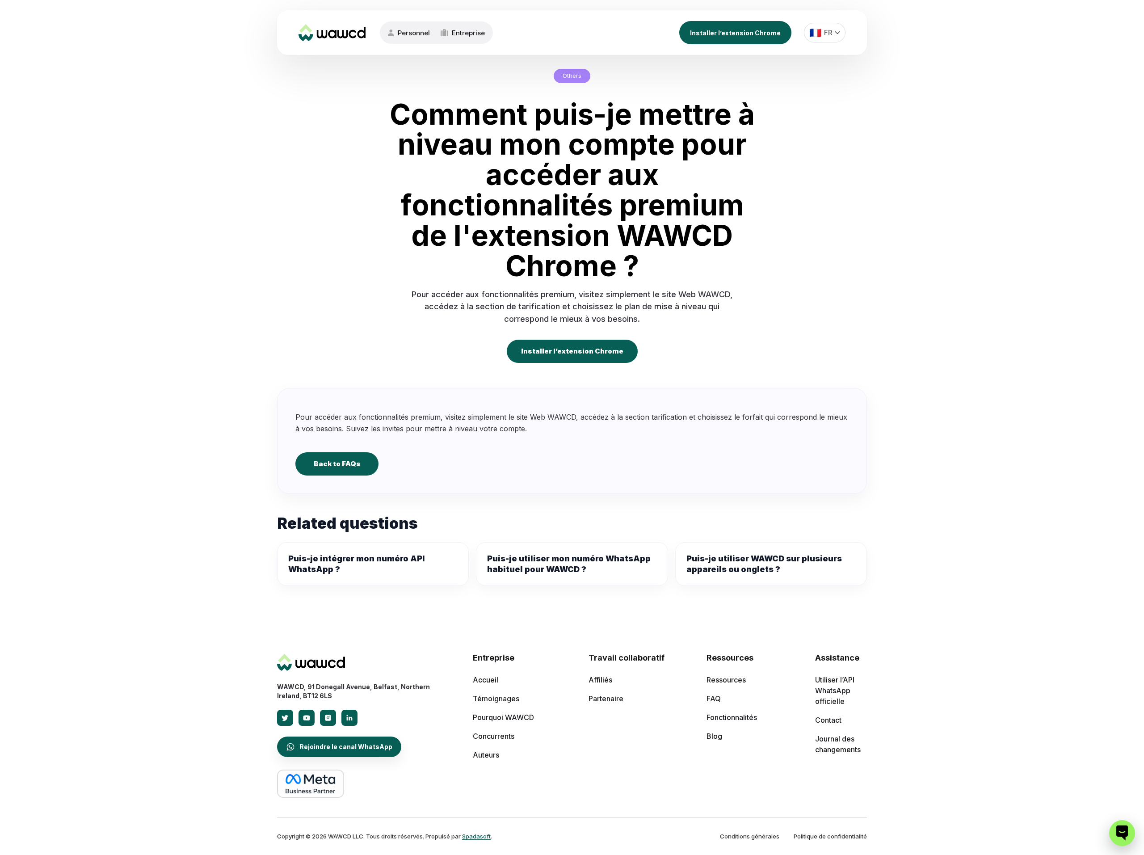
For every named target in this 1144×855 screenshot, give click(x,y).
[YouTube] (307, 718)
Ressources (726, 679)
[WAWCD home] (311, 662)
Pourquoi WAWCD (503, 717)
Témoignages (496, 698)
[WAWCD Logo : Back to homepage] (332, 32)
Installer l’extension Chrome (735, 33)
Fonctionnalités (732, 717)
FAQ (714, 698)
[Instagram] (328, 718)
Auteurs (486, 754)
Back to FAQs (337, 463)
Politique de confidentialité (830, 836)
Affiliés (600, 679)
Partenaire (606, 698)
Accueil (485, 679)
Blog (714, 736)
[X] (285, 718)
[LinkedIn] (349, 718)
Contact (828, 720)
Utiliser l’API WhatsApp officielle (834, 690)
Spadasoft (476, 836)
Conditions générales (749, 836)
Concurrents (493, 736)
